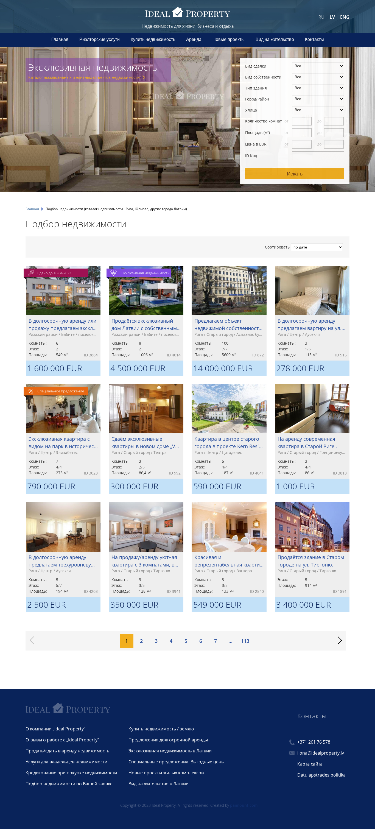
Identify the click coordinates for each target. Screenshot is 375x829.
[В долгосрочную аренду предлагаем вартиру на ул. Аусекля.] (312, 313)
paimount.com (244, 805)
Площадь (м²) (257, 132)
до (320, 121)
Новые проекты (228, 39)
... (230, 641)
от (287, 121)
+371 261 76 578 (313, 742)
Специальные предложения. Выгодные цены (176, 762)
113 (245, 641)
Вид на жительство (275, 39)
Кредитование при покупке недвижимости (71, 773)
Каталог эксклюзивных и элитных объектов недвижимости (84, 77)
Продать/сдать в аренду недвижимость (67, 751)
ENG (344, 17)
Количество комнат (263, 121)
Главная (59, 39)
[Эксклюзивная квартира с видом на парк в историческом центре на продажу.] (63, 431)
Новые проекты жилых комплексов (166, 773)
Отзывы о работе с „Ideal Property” (62, 740)
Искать (295, 174)
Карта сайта (310, 764)
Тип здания (256, 88)
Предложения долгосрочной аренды (168, 740)
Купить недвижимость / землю (161, 729)
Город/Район (257, 99)
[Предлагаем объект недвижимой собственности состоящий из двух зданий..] (229, 313)
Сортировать (277, 247)
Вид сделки (255, 66)
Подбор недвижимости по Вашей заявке (69, 784)
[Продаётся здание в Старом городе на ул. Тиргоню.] (312, 549)
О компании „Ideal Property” (55, 729)
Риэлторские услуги (99, 39)
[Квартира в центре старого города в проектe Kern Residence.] (229, 431)
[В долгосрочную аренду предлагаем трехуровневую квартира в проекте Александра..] (63, 549)
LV (332, 17)
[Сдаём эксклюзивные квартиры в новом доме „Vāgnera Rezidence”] (146, 431)
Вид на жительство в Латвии (158, 784)
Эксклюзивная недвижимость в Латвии (170, 751)
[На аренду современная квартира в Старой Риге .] (312, 431)
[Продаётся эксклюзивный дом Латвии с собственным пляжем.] (146, 313)
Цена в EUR (256, 144)
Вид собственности (263, 77)
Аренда (194, 39)
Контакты (314, 39)
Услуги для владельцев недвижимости (66, 762)
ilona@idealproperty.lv (320, 753)
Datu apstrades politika (321, 775)
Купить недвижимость (153, 39)
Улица (251, 110)
